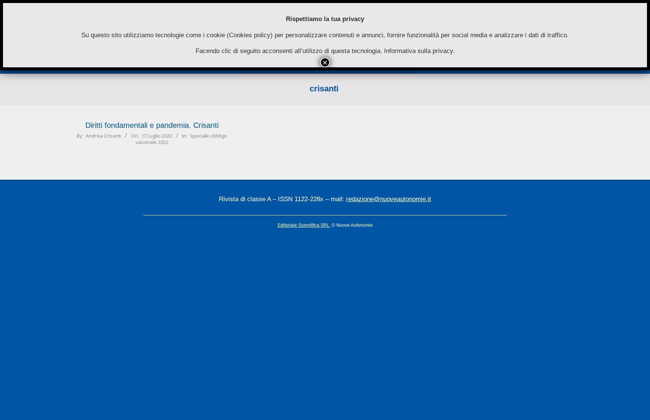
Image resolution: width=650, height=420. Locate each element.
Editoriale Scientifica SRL (304, 225)
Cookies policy (249, 35)
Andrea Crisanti (103, 135)
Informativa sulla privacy (418, 51)
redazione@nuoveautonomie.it (388, 199)
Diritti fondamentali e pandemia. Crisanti (152, 125)
